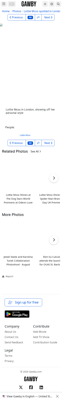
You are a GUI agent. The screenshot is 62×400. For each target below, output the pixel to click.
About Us (10, 332)
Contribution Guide (45, 342)
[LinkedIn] (41, 387)
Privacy (9, 361)
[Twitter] (20, 387)
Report (8, 276)
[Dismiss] (57, 396)
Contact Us (11, 337)
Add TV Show (41, 337)
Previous (17, 17)
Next (47, 17)
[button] (12, 4)
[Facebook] (31, 387)
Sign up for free (25, 302)
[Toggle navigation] (4, 4)
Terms (8, 356)
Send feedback (14, 342)
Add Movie (39, 332)
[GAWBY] (29, 4)
